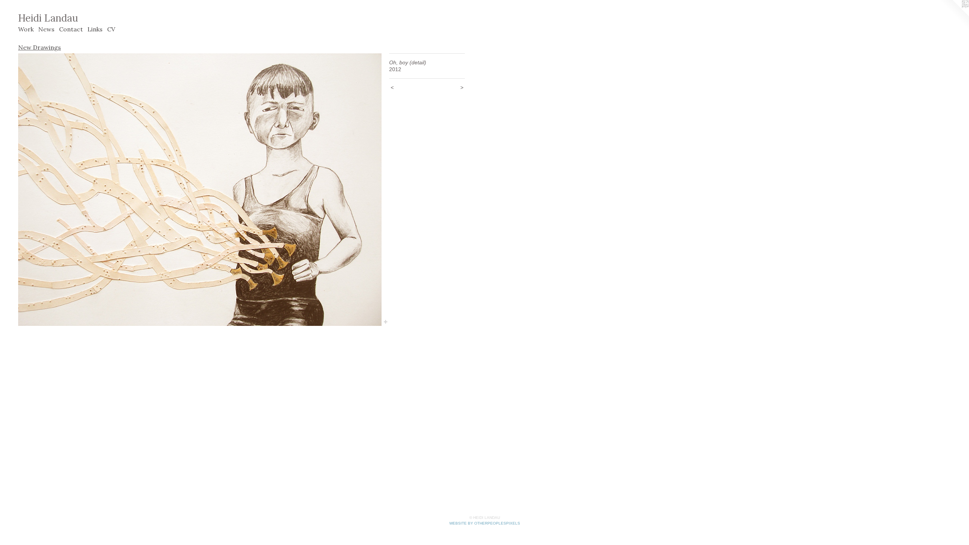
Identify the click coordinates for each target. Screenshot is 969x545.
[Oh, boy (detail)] (200, 189)
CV (111, 29)
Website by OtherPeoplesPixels (484, 523)
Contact (71, 29)
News (46, 29)
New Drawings (39, 47)
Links (95, 29)
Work (26, 29)
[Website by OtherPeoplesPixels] (954, 15)
